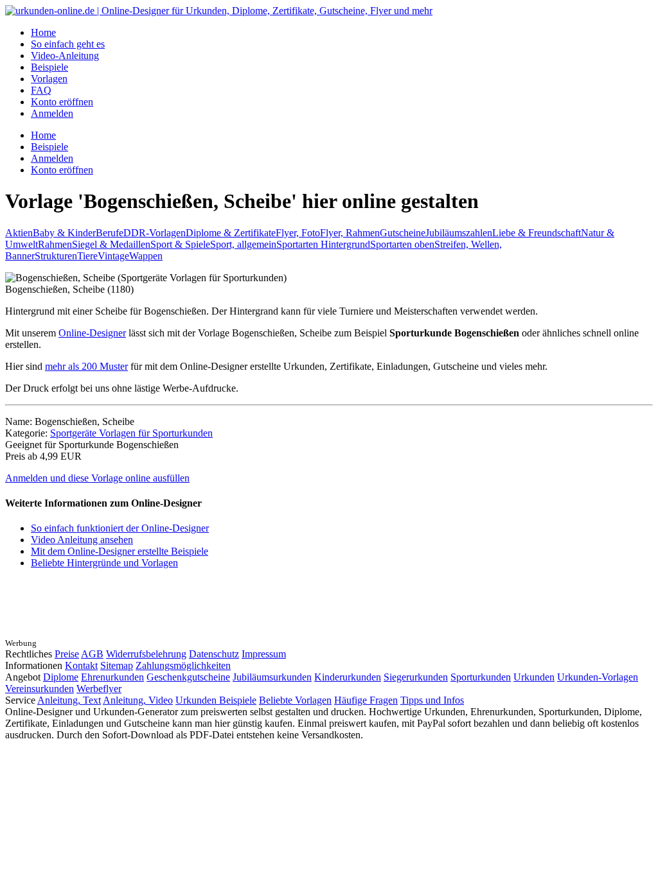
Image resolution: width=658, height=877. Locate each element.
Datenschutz (214, 653)
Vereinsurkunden (39, 688)
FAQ (41, 90)
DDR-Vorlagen (154, 232)
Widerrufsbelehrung (146, 653)
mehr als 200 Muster (86, 366)
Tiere (87, 255)
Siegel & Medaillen (111, 244)
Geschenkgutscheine (188, 677)
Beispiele (49, 67)
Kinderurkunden (347, 677)
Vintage (113, 255)
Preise (67, 653)
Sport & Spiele (180, 244)
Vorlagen (49, 78)
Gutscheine (402, 232)
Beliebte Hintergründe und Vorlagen (104, 562)
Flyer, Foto (298, 232)
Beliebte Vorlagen (295, 700)
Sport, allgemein (243, 244)
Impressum (264, 653)
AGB (92, 653)
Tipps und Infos (432, 700)
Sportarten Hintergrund (323, 244)
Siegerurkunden (416, 677)
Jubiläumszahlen (458, 232)
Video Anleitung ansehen (82, 539)
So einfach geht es (68, 44)
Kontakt (81, 665)
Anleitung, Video (138, 700)
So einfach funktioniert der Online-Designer (120, 528)
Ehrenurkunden (112, 677)
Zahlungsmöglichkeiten (183, 665)
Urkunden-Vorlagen (597, 677)
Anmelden (52, 113)
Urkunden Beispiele (215, 700)
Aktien (19, 232)
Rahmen (55, 244)
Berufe (109, 232)
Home (43, 32)
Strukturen (56, 255)
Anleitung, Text (69, 700)
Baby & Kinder (64, 232)
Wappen (146, 255)
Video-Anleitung (65, 55)
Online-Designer (92, 332)
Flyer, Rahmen (350, 232)
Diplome (60, 677)
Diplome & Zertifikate (231, 232)
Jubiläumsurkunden (272, 677)
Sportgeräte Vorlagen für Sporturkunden (131, 433)
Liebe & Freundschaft (536, 232)
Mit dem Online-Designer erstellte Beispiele (119, 551)
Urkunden (534, 677)
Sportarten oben (402, 244)
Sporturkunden (480, 677)
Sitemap (116, 665)
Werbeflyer (98, 688)
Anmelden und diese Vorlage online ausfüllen (97, 478)
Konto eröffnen (62, 101)
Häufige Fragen (366, 700)
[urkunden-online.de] (218, 10)
